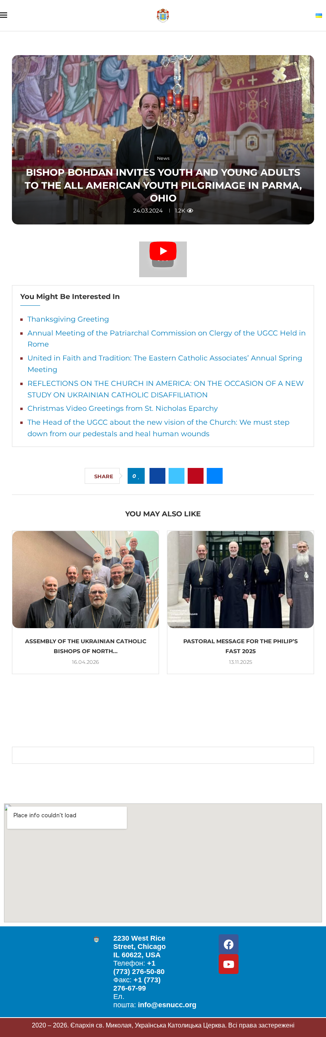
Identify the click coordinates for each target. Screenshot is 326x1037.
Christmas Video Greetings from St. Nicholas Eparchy (122, 408)
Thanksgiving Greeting (68, 319)
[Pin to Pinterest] (196, 476)
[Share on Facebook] (157, 476)
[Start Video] (163, 259)
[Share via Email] (215, 476)
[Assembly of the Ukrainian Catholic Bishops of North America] (85, 579)
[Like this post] (139, 476)
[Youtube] (229, 964)
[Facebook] (229, 944)
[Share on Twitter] (176, 476)
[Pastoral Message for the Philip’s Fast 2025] (240, 579)
